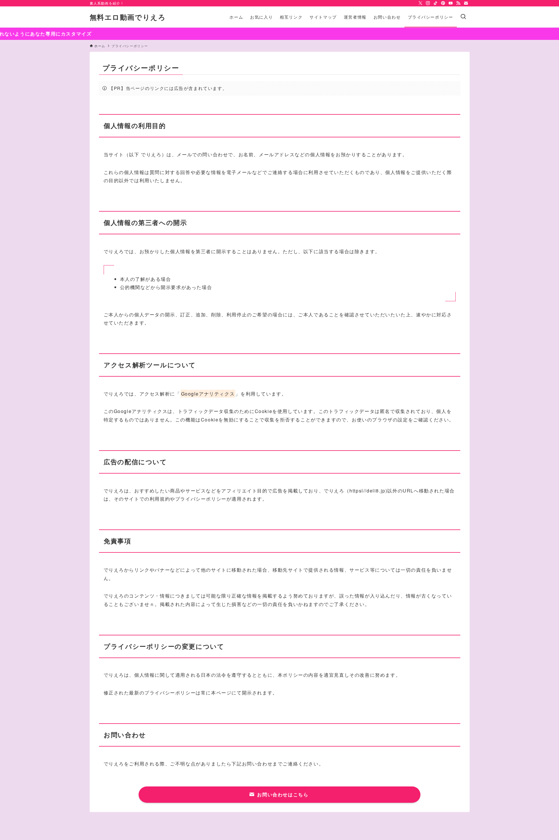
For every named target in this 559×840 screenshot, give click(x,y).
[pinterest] (443, 3)
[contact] (466, 3)
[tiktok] (435, 3)
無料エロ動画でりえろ (128, 16)
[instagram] (428, 3)
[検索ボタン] (463, 16)
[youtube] (450, 3)
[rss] (458, 3)
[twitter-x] (420, 3)
